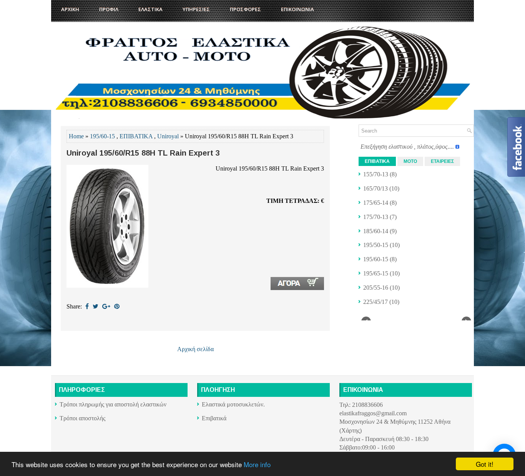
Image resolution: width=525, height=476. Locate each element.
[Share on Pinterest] (116, 306)
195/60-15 (102, 136)
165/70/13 (375, 188)
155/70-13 (375, 174)
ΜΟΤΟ (410, 161)
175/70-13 (375, 217)
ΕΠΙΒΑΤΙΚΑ (136, 136)
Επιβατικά (214, 418)
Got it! (484, 464)
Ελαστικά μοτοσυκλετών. (233, 404)
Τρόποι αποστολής (82, 418)
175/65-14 (375, 202)
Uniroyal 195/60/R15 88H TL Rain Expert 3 (143, 153)
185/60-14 (375, 231)
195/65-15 (375, 273)
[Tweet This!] (95, 306)
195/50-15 (375, 245)
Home (76, 136)
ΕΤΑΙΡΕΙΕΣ (442, 161)
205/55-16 (375, 287)
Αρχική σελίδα (195, 349)
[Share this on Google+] (106, 306)
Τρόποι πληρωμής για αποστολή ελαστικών (113, 404)
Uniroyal (168, 136)
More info (257, 464)
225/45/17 (375, 302)
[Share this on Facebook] (87, 306)
